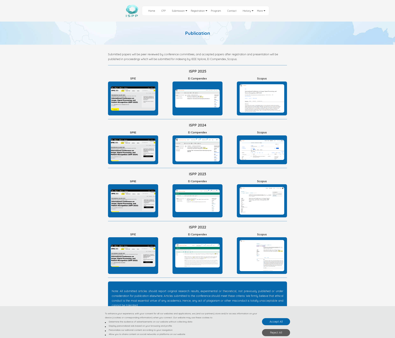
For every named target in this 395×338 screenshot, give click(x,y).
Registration (198, 10)
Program (216, 10)
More (260, 10)
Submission (178, 10)
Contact (232, 10)
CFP (163, 10)
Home (151, 10)
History (247, 10)
